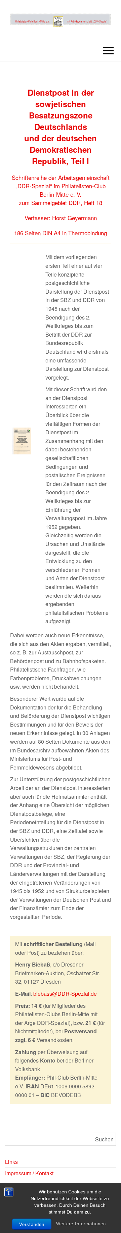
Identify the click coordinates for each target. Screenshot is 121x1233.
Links (11, 1162)
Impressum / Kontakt (29, 1173)
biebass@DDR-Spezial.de (65, 993)
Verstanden (31, 1224)
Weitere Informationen (81, 1223)
